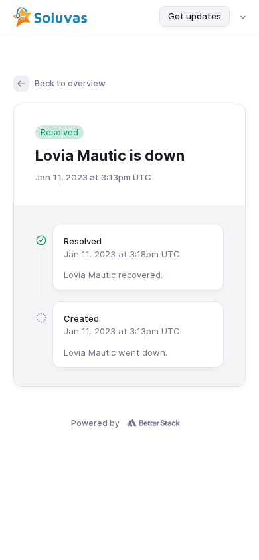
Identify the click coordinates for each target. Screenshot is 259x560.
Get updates (194, 16)
